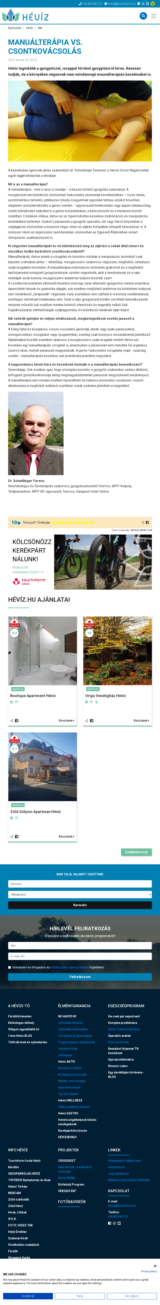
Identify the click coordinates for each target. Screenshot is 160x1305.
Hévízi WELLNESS (70, 1100)
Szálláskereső (136, 852)
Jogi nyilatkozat (118, 1173)
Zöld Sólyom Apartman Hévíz (35, 811)
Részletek (66, 720)
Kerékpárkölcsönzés (72, 1130)
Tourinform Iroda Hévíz (24, 1160)
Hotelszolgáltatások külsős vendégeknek (77, 1122)
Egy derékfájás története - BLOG (126, 1074)
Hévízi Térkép (17, 1186)
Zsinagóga (65, 1055)
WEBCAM (14, 1193)
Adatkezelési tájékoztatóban (70, 967)
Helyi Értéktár (17, 1231)
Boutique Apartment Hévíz (33, 695)
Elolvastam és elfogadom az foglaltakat (58, 967)
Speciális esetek (119, 1035)
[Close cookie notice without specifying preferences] (155, 1266)
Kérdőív (13, 1167)
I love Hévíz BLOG (20, 1035)
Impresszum (116, 1167)
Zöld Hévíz (15, 1206)
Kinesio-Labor (118, 1066)
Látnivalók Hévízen (70, 1022)
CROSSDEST (67, 1160)
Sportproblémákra (121, 1059)
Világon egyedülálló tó (23, 1029)
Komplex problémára (122, 1022)
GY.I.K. (12, 1219)
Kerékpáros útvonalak (72, 1074)
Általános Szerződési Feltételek (129, 1180)
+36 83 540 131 (118, 1216)
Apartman (18, 689)
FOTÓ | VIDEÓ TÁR (20, 1225)
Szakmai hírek (18, 1238)
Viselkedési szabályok (23, 1244)
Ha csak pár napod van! (124, 1016)
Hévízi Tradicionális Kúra (124, 1029)
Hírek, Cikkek (17, 1212)
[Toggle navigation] (154, 16)
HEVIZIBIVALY (67, 1137)
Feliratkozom (80, 977)
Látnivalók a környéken (73, 1029)
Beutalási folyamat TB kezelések (123, 1051)
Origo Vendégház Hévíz (105, 695)
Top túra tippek (68, 1094)
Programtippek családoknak (76, 1042)
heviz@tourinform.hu (122, 1205)
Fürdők (13, 1251)
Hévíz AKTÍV (66, 1061)
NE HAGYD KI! (67, 1016)
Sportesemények (69, 1087)
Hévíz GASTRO (68, 1113)
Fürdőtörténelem (20, 1016)
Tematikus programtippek (75, 1035)
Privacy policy (149, 1271)
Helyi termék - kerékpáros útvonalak (75, 1169)
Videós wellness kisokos (74, 1107)
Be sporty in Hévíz (69, 1068)
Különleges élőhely (21, 1022)
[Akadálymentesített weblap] (153, 3)
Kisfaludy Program (71, 1184)
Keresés (80, 905)
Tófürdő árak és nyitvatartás (27, 1042)
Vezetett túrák (67, 1048)
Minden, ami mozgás (72, 1081)
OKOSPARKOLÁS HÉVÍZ (24, 1173)
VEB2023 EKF (67, 1191)
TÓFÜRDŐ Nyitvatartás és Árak (29, 1180)
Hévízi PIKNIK (66, 1178)
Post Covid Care (118, 1042)
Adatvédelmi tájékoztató (124, 1160)
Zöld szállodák (18, 1199)
